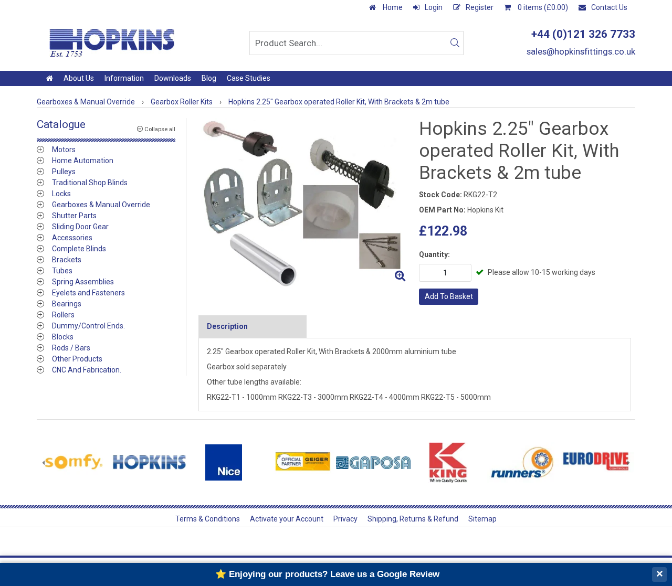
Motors (64, 149)
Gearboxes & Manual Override (101, 204)
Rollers (63, 315)
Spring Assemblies (83, 282)
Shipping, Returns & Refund (413, 519)
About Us (79, 78)
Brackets (66, 259)
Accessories (72, 237)
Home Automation (82, 160)
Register (480, 7)
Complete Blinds (79, 248)
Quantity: (434, 254)
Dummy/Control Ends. (88, 326)
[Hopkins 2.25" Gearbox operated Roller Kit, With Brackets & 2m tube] (304, 202)
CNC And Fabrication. (86, 370)
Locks (61, 193)
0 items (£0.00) (542, 7)
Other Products (77, 359)
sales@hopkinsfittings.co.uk (581, 51)
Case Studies (248, 78)
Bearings (66, 304)
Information (124, 78)
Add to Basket (449, 296)
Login (434, 7)
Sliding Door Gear (80, 226)
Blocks (63, 337)
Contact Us (609, 7)
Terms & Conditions (207, 519)
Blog (209, 78)
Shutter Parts (74, 215)
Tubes (62, 271)
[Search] (454, 43)
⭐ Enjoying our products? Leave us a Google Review (327, 574)
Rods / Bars (71, 348)
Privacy (345, 519)
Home (392, 7)
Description (227, 326)
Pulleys (64, 171)
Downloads (172, 78)
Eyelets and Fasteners (88, 293)
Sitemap (482, 519)
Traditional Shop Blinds (90, 182)
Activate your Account (286, 519)
